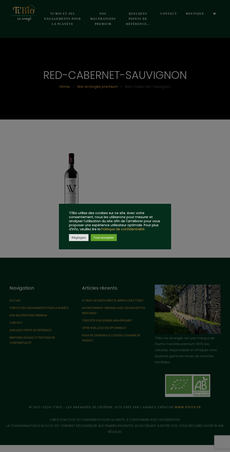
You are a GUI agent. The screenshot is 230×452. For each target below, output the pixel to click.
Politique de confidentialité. (123, 229)
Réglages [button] (79, 237)
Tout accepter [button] (103, 237)
